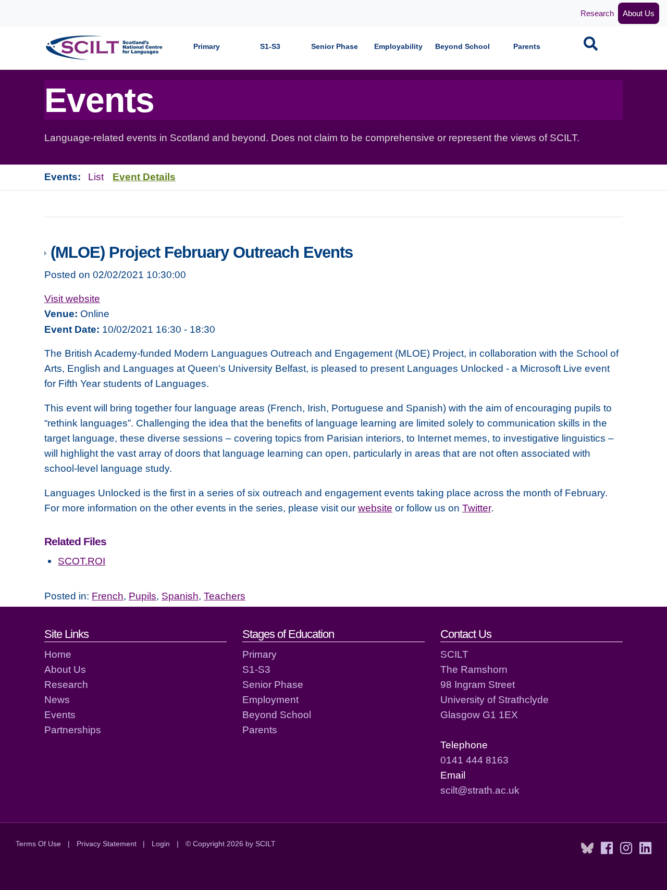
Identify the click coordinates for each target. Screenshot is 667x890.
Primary (206, 47)
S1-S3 (270, 47)
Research (597, 13)
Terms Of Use (38, 843)
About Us (638, 13)
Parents (526, 47)
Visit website (72, 298)
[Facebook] (607, 848)
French (107, 595)
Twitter (476, 507)
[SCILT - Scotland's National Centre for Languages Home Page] (104, 47)
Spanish (180, 595)
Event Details (144, 176)
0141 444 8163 (474, 760)
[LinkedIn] (645, 848)
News (57, 699)
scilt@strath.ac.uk (480, 790)
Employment (270, 699)
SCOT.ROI (81, 561)
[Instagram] (626, 848)
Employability (398, 47)
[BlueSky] (587, 848)
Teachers (224, 595)
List (96, 176)
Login (161, 843)
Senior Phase (334, 47)
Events (60, 714)
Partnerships (72, 729)
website (375, 507)
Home (57, 654)
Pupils (142, 595)
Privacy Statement (107, 843)
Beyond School (462, 47)
